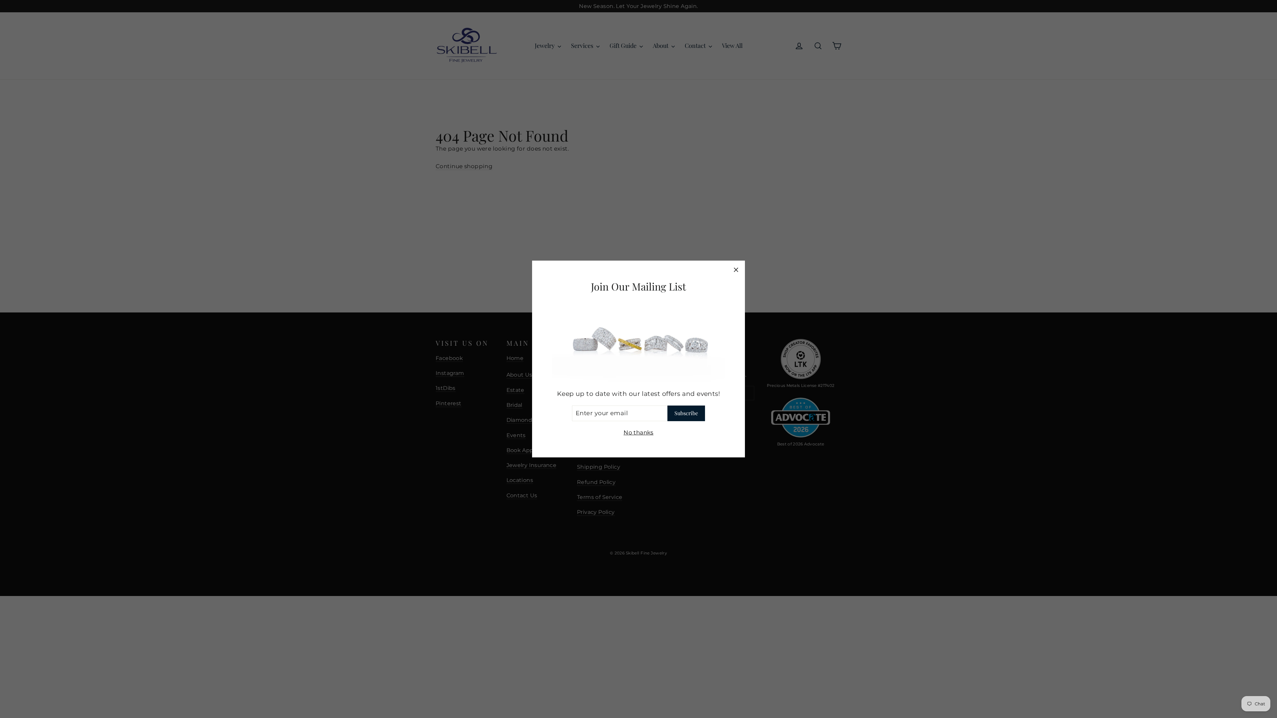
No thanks (638, 432)
